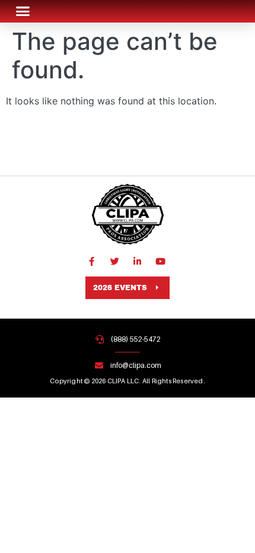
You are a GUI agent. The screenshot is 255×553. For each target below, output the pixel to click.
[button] (23, 11)
